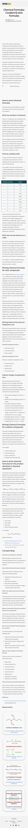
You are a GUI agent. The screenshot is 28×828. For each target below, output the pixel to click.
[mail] (18, 825)
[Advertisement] (14, 31)
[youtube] (16, 825)
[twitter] (13, 825)
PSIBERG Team (10, 19)
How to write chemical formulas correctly (15, 700)
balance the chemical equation (14, 497)
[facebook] (10, 825)
